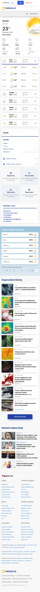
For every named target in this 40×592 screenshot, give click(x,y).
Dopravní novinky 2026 (27, 532)
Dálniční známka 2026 (27, 529)
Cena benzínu (5, 547)
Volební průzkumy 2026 (8, 487)
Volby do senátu (6, 494)
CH (32, 271)
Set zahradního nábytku (14, 554)
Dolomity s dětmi (6, 539)
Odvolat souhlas (7, 581)
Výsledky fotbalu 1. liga (8, 508)
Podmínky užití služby (23, 575)
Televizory (28, 560)
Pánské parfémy (14, 563)
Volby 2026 (5, 484)
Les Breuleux (7, 217)
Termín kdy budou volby (8, 492)
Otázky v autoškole (26, 537)
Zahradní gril (24, 554)
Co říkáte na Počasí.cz (8, 575)
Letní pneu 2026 (25, 527)
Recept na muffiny (26, 508)
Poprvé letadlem (6, 529)
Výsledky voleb (6, 489)
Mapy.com (13, 545)
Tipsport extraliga (6, 510)
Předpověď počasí (22, 545)
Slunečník (32, 551)
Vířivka (31, 554)
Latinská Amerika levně (8, 537)
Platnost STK (24, 539)
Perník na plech (25, 518)
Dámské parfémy (6, 560)
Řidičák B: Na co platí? (27, 534)
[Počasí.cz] (9, 8)
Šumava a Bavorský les (8, 532)
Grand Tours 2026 (26, 497)
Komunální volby (6, 497)
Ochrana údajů (6, 578)
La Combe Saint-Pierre (10, 213)
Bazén (11, 551)
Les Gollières (7, 221)
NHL (3, 518)
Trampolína (26, 551)
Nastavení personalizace (20, 581)
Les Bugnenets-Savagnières (12, 219)
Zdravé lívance (25, 510)
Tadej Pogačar (25, 492)
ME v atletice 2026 (6, 513)
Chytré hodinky (6, 563)
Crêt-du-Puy (7, 211)
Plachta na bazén (18, 551)
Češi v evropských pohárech (17, 547)
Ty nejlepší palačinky (26, 505)
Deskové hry (21, 560)
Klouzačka (4, 554)
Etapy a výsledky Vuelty (27, 487)
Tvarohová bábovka (26, 513)
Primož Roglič (24, 494)
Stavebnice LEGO (28, 558)
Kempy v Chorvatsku (7, 527)
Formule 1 (4, 516)
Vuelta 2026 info (25, 484)
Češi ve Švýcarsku (6, 534)
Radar (30, 578)
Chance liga (5, 505)
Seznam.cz (28, 3)
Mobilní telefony (18, 558)
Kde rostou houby (32, 545)
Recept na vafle (25, 516)
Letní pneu (14, 560)
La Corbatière (7, 215)
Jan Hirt (23, 489)
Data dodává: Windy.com (19, 578)
